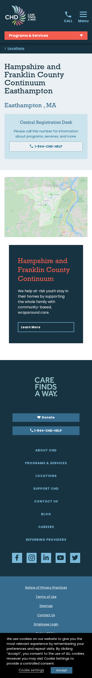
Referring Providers (46, 539)
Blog (46, 514)
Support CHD (46, 488)
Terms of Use (46, 596)
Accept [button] (61, 670)
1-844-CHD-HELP (48, 146)
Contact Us (46, 501)
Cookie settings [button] (31, 670)
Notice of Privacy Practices (46, 587)
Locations (46, 476)
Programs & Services (46, 463)
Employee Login (46, 624)
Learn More (30, 327)
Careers (46, 527)
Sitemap (46, 606)
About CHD (46, 450)
